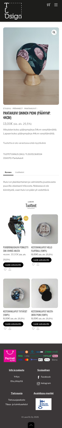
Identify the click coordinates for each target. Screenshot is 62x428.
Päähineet (18, 108)
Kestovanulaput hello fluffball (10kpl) (41, 249)
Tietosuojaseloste (16, 400)
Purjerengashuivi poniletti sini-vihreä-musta (15, 249)
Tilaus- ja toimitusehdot (16, 404)
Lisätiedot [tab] (19, 172)
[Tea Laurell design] (13, 10)
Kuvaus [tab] (8, 172)
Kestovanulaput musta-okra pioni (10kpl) (42, 313)
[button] (54, 32)
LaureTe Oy (28, 417)
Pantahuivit (30, 108)
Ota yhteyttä (16, 381)
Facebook (46, 377)
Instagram (45, 383)
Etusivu (7, 108)
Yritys (16, 376)
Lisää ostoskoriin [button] (13, 265)
